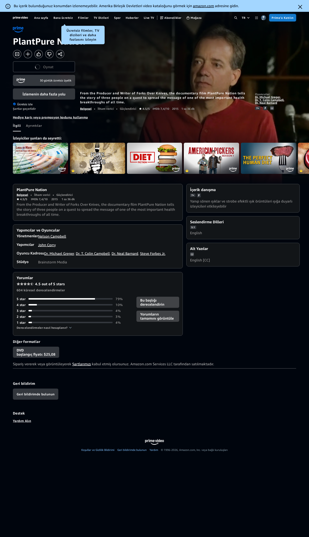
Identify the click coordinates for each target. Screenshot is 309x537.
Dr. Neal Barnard (266, 103)
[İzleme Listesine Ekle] (28, 54)
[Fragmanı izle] (17, 54)
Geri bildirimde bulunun (132, 449)
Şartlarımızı (81, 364)
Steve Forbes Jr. (152, 253)
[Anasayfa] (20, 17)
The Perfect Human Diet (268, 158)
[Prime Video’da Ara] (235, 18)
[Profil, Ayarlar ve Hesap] (263, 18)
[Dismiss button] (300, 7)
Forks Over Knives (97, 158)
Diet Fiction (154, 158)
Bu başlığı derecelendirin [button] (152, 302)
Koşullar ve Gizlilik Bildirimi (97, 449)
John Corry (47, 245)
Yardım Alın (22, 421)
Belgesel (86, 108)
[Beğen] (38, 54)
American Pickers (211, 158)
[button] (44, 327)
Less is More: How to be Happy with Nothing (40, 158)
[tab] (17, 125)
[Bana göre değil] (49, 54)
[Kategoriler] (256, 18)
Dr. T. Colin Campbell (269, 100)
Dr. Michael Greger (267, 97)
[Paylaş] (60, 54)
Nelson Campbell (52, 236)
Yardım (153, 449)
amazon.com (203, 6)
